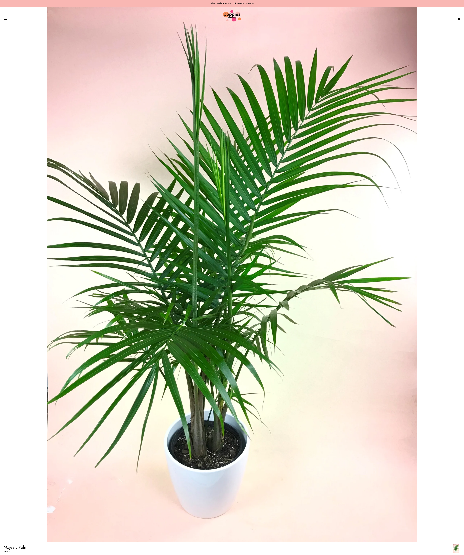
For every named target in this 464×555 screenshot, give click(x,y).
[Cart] (458, 18)
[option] (456, 548)
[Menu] (5, 19)
